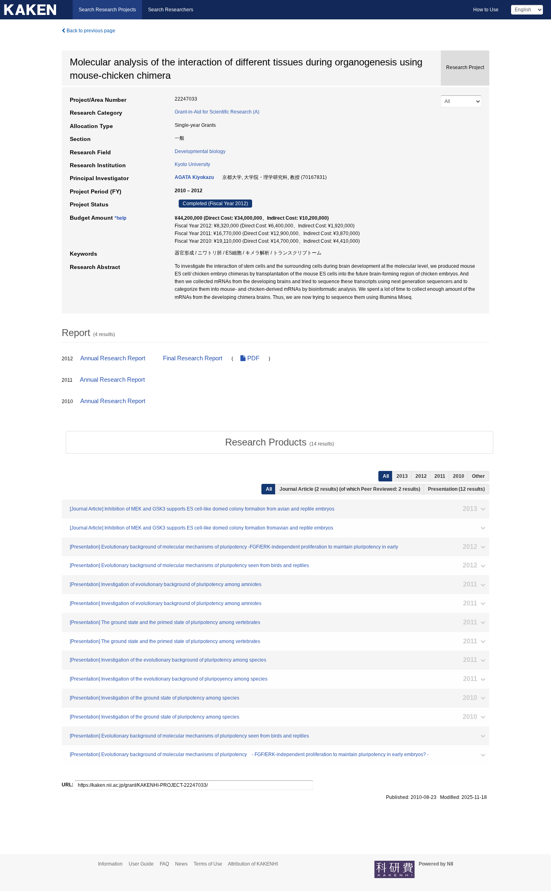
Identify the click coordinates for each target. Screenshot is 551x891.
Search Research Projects (107, 10)
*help (120, 218)
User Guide (141, 864)
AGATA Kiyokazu (194, 177)
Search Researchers (170, 10)
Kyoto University (192, 164)
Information (110, 864)
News (181, 864)
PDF (252, 358)
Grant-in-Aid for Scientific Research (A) (217, 112)
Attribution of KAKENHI (253, 864)
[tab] (279, 442)
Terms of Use (208, 864)
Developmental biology (200, 151)
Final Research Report (192, 358)
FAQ (164, 864)
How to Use (486, 10)
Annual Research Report (112, 358)
